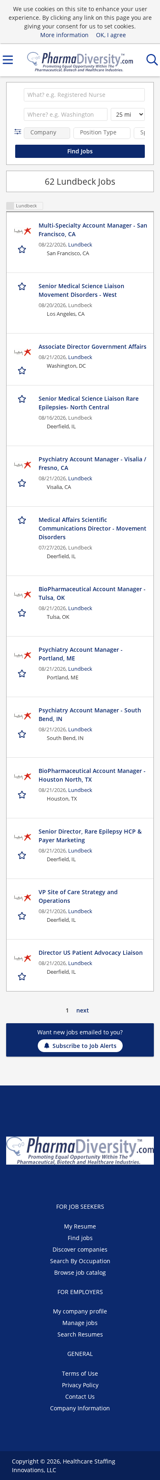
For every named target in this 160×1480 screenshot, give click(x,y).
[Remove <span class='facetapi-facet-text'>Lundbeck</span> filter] (10, 205)
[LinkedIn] (88, 1182)
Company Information (80, 1408)
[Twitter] (75, 1182)
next (82, 1010)
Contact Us (80, 1396)
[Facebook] (61, 1182)
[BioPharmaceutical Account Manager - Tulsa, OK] (22, 595)
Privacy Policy (80, 1385)
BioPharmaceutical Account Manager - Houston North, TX (92, 775)
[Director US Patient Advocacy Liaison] (22, 958)
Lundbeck (80, 244)
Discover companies (80, 1249)
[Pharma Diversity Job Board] (80, 60)
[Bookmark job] (23, 249)
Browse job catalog (80, 1272)
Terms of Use (80, 1373)
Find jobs (80, 1238)
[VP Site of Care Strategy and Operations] (22, 898)
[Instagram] (100, 1182)
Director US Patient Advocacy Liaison (91, 952)
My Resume (80, 1226)
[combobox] (84, 94)
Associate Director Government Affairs (92, 346)
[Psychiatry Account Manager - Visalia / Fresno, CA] (22, 465)
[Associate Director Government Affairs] (22, 352)
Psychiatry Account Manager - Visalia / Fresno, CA (92, 463)
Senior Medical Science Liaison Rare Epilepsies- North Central (89, 403)
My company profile (80, 1311)
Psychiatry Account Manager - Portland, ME (81, 654)
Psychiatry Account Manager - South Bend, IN (90, 714)
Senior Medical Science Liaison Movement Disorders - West (81, 290)
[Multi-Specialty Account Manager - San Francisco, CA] (22, 231)
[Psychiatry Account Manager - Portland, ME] (22, 655)
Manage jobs (80, 1323)
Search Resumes (80, 1334)
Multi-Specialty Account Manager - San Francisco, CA (93, 229)
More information (64, 35)
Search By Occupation (80, 1261)
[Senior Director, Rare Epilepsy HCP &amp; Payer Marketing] (22, 837)
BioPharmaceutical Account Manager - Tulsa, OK (92, 593)
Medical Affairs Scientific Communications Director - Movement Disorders (92, 528)
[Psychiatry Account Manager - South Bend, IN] (22, 716)
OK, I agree (111, 35)
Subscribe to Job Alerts (85, 1046)
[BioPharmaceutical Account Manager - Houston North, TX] (22, 776)
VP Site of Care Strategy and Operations (78, 896)
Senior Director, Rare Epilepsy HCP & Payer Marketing (90, 835)
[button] (19, 131)
